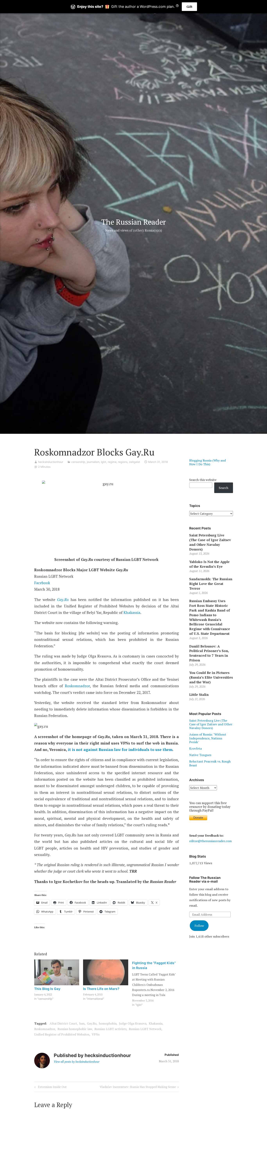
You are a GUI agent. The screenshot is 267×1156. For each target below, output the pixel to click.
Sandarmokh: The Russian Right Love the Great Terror (210, 584)
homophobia (107, 1023)
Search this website (202, 480)
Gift (189, 6)
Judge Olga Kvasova (132, 1023)
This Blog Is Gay (47, 989)
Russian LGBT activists (110, 1029)
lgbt (103, 461)
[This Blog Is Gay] (56, 972)
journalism (93, 461)
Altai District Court (63, 1023)
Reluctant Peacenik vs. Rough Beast (210, 763)
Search (223, 488)
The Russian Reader (133, 222)
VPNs (95, 1034)
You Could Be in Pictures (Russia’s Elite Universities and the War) (211, 677)
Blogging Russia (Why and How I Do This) (207, 462)
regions (122, 461)
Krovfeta (195, 748)
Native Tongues (200, 755)
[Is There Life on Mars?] (105, 972)
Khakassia (132, 612)
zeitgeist (134, 461)
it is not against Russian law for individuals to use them (120, 749)
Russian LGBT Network (145, 1029)
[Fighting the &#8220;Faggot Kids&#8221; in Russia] (156, 983)
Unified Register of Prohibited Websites (61, 1034)
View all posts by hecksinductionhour (76, 1061)
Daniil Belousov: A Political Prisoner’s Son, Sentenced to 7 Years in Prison (209, 653)
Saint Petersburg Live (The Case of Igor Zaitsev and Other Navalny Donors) (210, 542)
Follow (199, 925)
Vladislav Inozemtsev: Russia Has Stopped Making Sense (138, 1087)
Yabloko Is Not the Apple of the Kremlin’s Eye (209, 564)
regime (112, 461)
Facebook (42, 582)
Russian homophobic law (74, 1029)
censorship (78, 461)
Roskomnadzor (77, 685)
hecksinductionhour (50, 461)
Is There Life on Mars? (101, 989)
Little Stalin (199, 694)
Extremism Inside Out (51, 1087)
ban (82, 1023)
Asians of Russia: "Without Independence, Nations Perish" (207, 738)
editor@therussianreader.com (210, 841)
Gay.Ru (63, 599)
